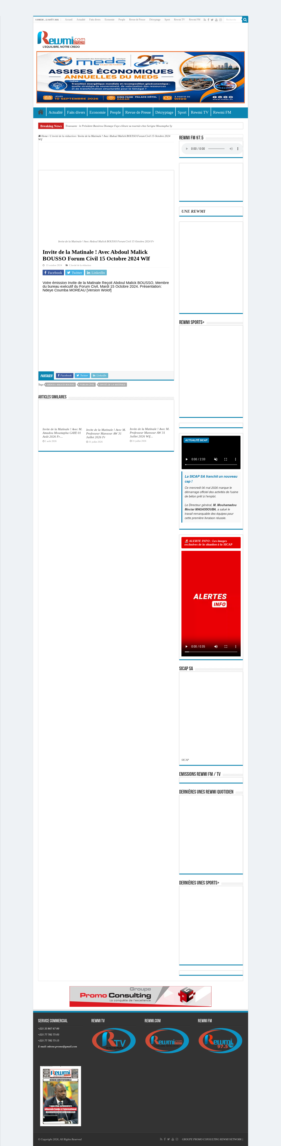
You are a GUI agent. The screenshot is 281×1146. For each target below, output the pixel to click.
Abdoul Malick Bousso (60, 384)
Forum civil (87, 384)
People (121, 19)
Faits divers (95, 19)
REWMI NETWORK (231, 1139)
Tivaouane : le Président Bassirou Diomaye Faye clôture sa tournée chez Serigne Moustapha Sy (118, 125)
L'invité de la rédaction (63, 136)
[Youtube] (216, 19)
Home (44, 136)
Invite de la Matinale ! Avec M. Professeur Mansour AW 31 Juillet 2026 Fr (106, 433)
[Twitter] (212, 19)
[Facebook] (208, 19)
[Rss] (204, 19)
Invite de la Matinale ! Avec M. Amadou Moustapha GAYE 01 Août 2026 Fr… (62, 432)
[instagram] (220, 19)
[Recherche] (245, 19)
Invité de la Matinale (112, 384)
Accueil (68, 19)
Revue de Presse (137, 19)
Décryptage (154, 19)
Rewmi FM (194, 19)
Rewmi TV (179, 19)
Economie (109, 19)
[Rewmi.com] (62, 38)
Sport (167, 19)
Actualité (81, 19)
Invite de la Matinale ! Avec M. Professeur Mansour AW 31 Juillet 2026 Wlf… (150, 432)
